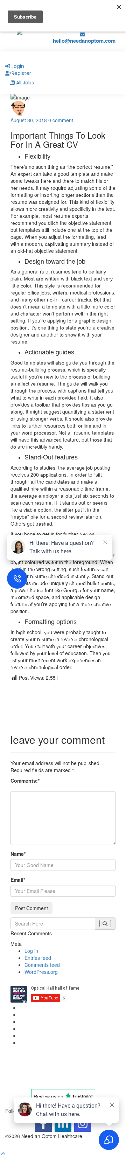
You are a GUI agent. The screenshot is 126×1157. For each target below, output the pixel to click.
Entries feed (37, 957)
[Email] (62, 709)
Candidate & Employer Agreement (57, 1021)
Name (18, 853)
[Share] (62, 721)
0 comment (60, 120)
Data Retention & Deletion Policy (55, 1035)
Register (21, 73)
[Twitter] (62, 698)
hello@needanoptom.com (84, 40)
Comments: (25, 780)
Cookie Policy (34, 1014)
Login (18, 66)
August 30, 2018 (28, 120)
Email (17, 879)
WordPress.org (41, 971)
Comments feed (42, 964)
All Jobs (25, 82)
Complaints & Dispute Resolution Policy (62, 1028)
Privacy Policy (34, 1007)
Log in (31, 950)
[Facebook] (62, 687)
